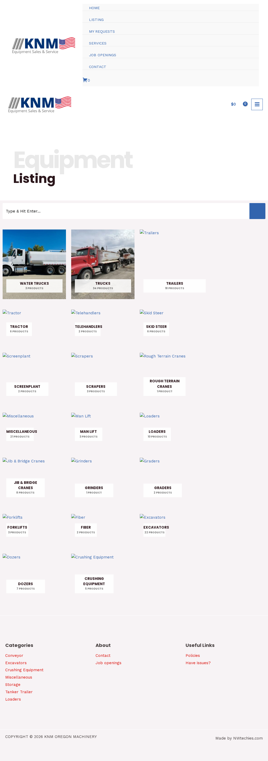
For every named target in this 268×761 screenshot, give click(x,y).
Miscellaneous (18, 677)
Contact (103, 655)
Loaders (13, 699)
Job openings (108, 663)
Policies (193, 655)
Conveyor (14, 655)
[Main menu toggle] (257, 104)
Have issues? (198, 663)
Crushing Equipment (24, 670)
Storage (12, 684)
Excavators (16, 663)
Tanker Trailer (19, 692)
